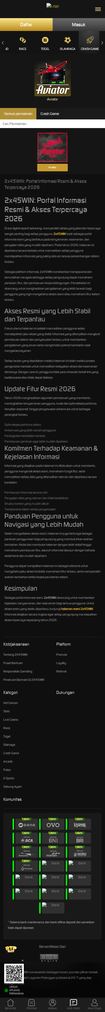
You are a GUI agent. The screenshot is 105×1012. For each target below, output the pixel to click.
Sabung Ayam (12, 787)
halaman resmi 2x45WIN (77, 609)
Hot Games (10, 703)
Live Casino (10, 720)
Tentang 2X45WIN (15, 655)
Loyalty (61, 663)
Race (22, 49)
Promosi (61, 655)
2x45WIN (59, 234)
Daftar (26, 24)
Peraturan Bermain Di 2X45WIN (23, 680)
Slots (6, 711)
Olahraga (67, 49)
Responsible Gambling (17, 671)
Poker (7, 770)
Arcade (8, 761)
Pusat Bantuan (13, 663)
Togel (45, 49)
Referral (61, 671)
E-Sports (8, 778)
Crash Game (90, 49)
